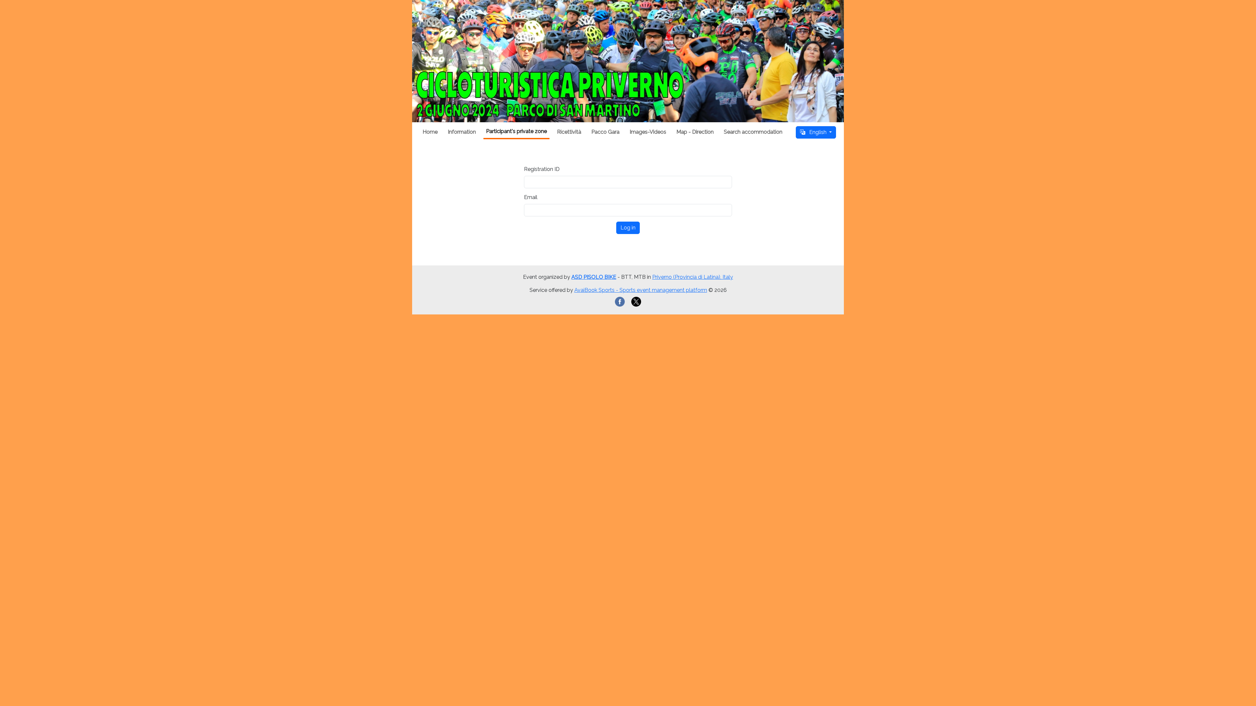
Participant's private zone (516, 131)
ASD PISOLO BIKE (593, 277)
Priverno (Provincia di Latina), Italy (692, 277)
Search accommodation (753, 132)
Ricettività (569, 132)
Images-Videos (648, 132)
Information (462, 132)
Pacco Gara (605, 132)
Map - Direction (695, 132)
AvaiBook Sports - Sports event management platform (640, 290)
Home (430, 132)
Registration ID (542, 169)
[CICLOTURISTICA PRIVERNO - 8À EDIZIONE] (628, 61)
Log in (628, 228)
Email (530, 197)
